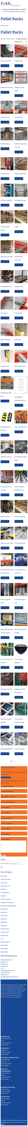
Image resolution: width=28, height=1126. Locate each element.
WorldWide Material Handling (8, 976)
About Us (6, 1022)
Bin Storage (4, 876)
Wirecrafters (4, 974)
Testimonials (7, 1013)
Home (5, 1018)
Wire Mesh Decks (5, 942)
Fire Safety (3, 896)
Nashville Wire (4, 972)
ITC (1, 968)
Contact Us (7, 1028)
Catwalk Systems (5, 886)
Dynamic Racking (5, 892)
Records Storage (5, 928)
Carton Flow (4, 882)
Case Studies (7, 1011)
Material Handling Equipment (8, 905)
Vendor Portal (7, 1015)
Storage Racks (4, 935)
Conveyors (3, 889)
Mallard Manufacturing (7, 970)
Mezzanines (4, 912)
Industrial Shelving (6, 899)
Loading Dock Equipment (7, 902)
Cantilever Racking (6, 879)
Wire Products (4, 945)
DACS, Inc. (3, 962)
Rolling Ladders (5, 932)
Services (6, 1007)
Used (2, 938)
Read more (5, 66)
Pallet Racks (4, 922)
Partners (6, 1026)
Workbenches (4, 952)
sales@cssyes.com (20, 11)
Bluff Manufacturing (6, 960)
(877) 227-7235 (7, 11)
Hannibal (3, 964)
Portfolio (6, 1009)
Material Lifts (4, 909)
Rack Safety (4, 925)
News (5, 1020)
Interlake (3, 966)
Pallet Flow (4, 919)
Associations (7, 1024)
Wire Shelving (4, 948)
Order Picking (4, 915)
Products (6, 1005)
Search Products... (5, 863)
